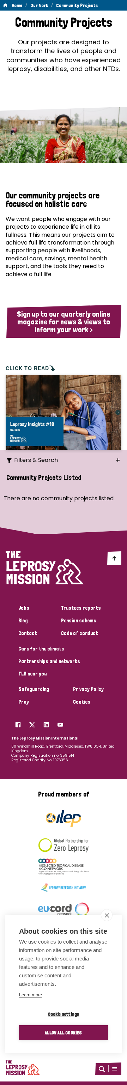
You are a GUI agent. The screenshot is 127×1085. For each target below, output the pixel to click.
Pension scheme (78, 620)
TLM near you (32, 674)
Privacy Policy (88, 689)
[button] (114, 1069)
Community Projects (77, 5)
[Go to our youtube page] (60, 723)
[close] (107, 915)
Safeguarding (33, 689)
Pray (23, 702)
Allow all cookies (63, 1032)
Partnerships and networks (49, 661)
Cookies (81, 702)
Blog (23, 620)
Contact (27, 633)
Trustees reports (81, 608)
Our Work (39, 5)
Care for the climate (41, 649)
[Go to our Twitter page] (32, 723)
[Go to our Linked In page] (46, 723)
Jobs (23, 608)
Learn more (30, 994)
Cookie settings (63, 1014)
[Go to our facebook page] (18, 723)
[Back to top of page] (114, 558)
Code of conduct (79, 633)
